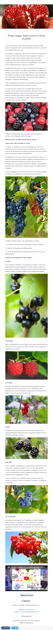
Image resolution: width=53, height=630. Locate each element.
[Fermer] (2, 2)
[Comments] (50, 628)
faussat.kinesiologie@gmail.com (29, 611)
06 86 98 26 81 (30, 609)
